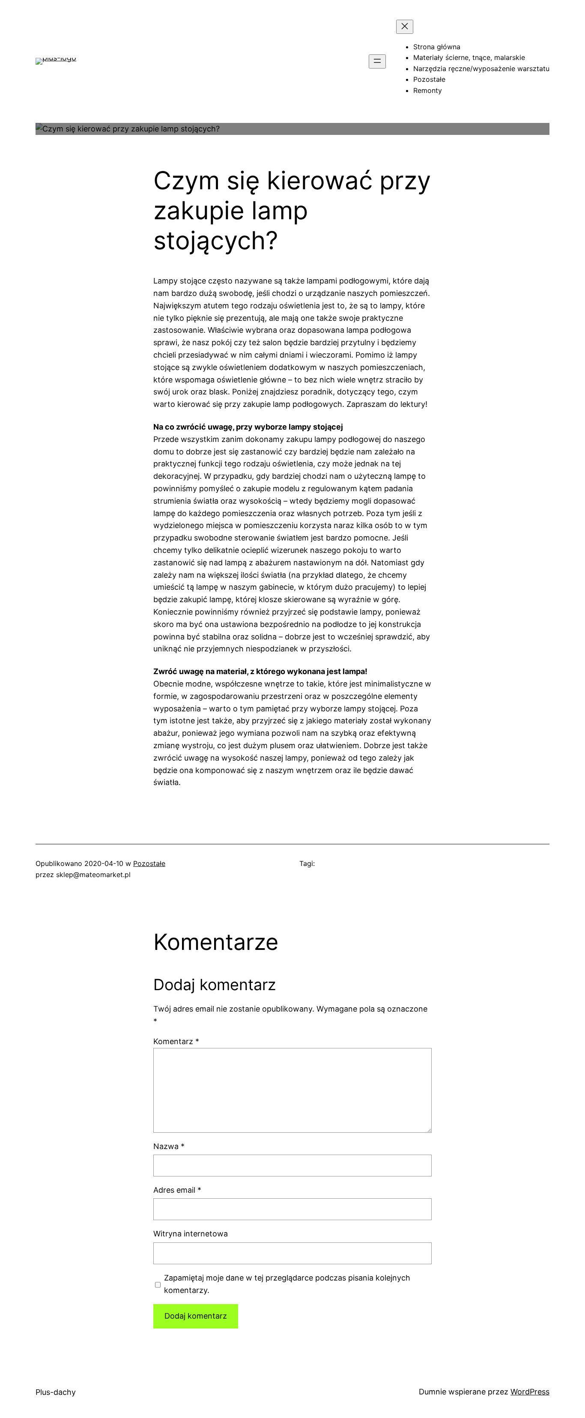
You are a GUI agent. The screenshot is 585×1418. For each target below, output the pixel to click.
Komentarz (176, 1041)
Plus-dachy (56, 1392)
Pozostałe (149, 863)
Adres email (177, 1189)
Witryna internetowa (190, 1233)
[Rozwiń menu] (377, 61)
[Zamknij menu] (404, 27)
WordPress (529, 1391)
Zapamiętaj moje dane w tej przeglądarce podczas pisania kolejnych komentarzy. (287, 1284)
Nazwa (169, 1146)
